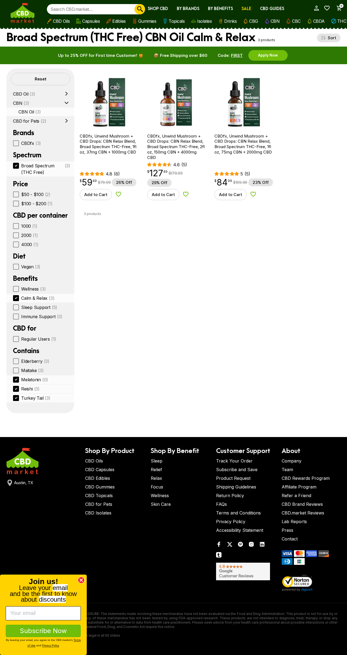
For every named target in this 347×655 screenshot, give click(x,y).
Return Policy (230, 495)
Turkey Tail (35, 398)
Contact (290, 539)
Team (287, 469)
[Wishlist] (326, 8)
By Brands (188, 9)
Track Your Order (234, 461)
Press (287, 530)
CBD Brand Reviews (302, 504)
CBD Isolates (98, 513)
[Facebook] (218, 545)
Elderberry (35, 361)
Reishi (30, 389)
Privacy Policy (230, 521)
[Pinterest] (240, 545)
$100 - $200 (37, 203)
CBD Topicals (99, 495)
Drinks (230, 21)
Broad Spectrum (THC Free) (45, 169)
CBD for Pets (29, 121)
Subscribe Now (43, 631)
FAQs (221, 504)
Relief (156, 469)
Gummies (147, 21)
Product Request (233, 478)
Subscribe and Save (237, 469)
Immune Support (41, 316)
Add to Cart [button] (95, 194)
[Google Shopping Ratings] (245, 571)
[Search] (139, 9)
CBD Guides (272, 9)
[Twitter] (229, 545)
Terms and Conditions (238, 513)
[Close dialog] (81, 580)
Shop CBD (158, 9)
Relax (156, 478)
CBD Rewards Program (306, 478)
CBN (275, 21)
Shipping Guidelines (236, 487)
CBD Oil (24, 94)
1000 (29, 226)
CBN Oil (29, 112)
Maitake (32, 370)
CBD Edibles (97, 478)
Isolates (204, 21)
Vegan (30, 266)
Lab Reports (294, 521)
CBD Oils (61, 21)
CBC (296, 21)
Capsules (91, 21)
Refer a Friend (296, 495)
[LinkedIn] (262, 545)
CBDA (319, 21)
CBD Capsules (99, 469)
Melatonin (34, 379)
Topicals (177, 21)
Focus (157, 487)
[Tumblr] (218, 556)
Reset (40, 79)
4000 (29, 244)
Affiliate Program (299, 487)
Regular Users (38, 339)
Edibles (119, 21)
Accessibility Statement (239, 530)
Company (291, 461)
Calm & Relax (37, 298)
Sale (246, 9)
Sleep (156, 461)
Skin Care (161, 504)
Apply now (268, 55)
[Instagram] (251, 545)
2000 (29, 235)
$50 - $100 (35, 194)
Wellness (33, 289)
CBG (253, 21)
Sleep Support (39, 307)
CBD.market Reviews (303, 513)
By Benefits (220, 9)
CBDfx (31, 143)
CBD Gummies (100, 487)
